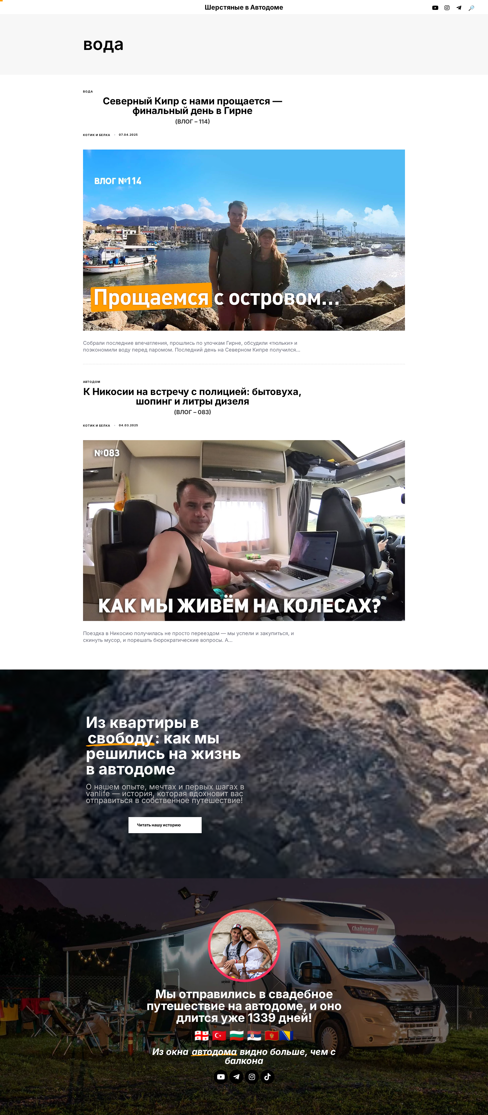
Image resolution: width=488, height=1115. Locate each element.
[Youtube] (221, 1077)
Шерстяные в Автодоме (244, 7)
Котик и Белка (96, 135)
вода (88, 91)
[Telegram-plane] (236, 1077)
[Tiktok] (267, 1077)
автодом (91, 381)
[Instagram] (252, 1077)
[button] (473, 8)
